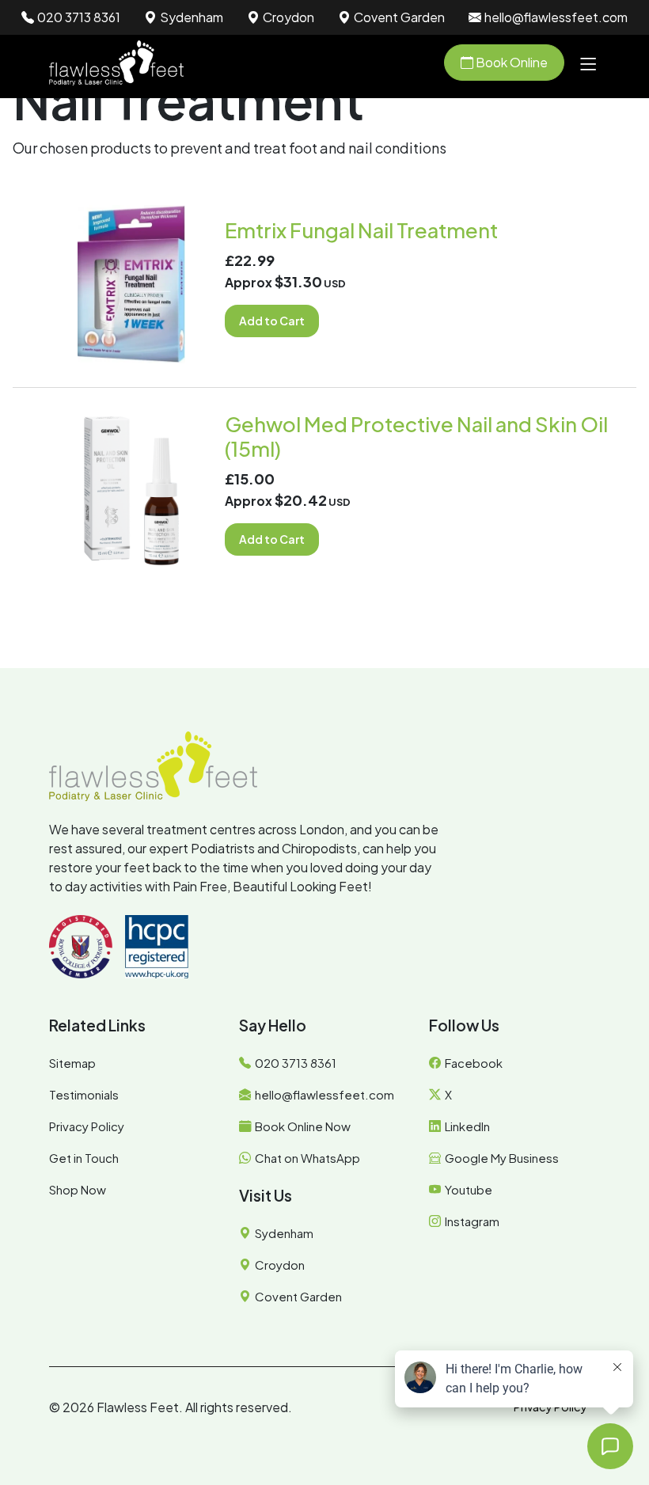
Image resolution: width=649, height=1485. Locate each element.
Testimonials (84, 1094)
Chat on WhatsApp (307, 1157)
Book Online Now (303, 1126)
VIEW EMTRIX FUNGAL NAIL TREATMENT (131, 284)
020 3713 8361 (78, 17)
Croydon (288, 17)
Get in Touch (84, 1157)
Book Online (510, 62)
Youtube (468, 1189)
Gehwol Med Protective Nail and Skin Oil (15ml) (416, 436)
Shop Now (77, 1189)
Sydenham (191, 17)
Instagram (472, 1221)
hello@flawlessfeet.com (556, 17)
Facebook (474, 1062)
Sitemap (72, 1062)
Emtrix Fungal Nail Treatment (361, 230)
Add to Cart (272, 320)
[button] (588, 63)
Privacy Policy (86, 1126)
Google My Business (502, 1157)
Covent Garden (399, 17)
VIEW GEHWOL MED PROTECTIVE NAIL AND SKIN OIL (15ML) (131, 490)
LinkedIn (467, 1126)
